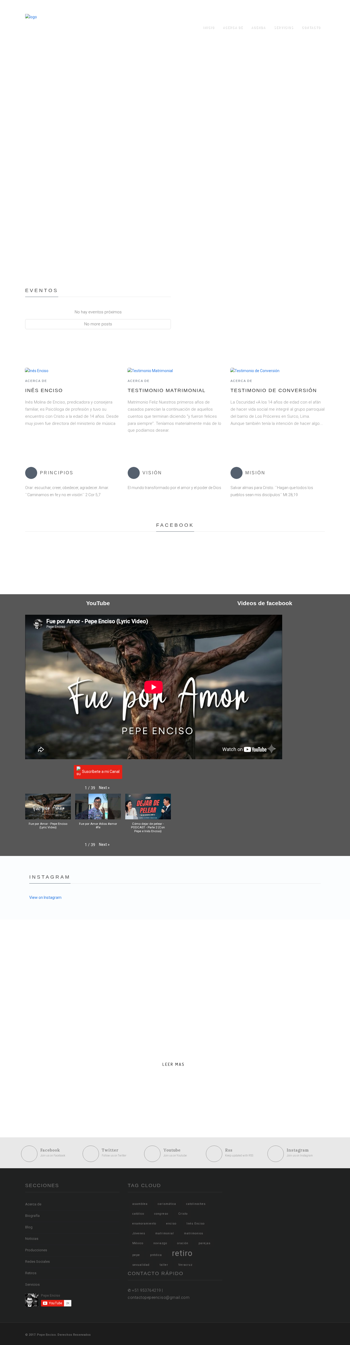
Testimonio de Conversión (274, 390)
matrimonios (193, 1233)
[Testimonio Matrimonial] (150, 370)
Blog (29, 1227)
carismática (167, 1204)
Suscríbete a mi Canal (100, 771)
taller (164, 1265)
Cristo (183, 1213)
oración (182, 1243)
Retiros (30, 1273)
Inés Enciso (44, 390)
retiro (182, 1253)
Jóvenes (138, 1233)
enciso (171, 1223)
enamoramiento (144, 1223)
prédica (156, 1255)
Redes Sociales (37, 1261)
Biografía (32, 1216)
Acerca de (233, 27)
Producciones (36, 1250)
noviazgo (160, 1243)
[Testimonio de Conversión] (254, 370)
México (137, 1243)
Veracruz (185, 1265)
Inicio (209, 27)
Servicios (284, 27)
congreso (161, 1213)
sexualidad (141, 1265)
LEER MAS (173, 1064)
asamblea (140, 1204)
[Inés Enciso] (36, 370)
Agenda (258, 27)
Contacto (311, 27)
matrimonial (164, 1233)
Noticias (31, 1239)
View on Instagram (45, 897)
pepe (136, 1255)
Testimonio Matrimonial (167, 390)
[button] (104, 788)
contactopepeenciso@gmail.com (255, 6)
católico (138, 1213)
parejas (205, 1243)
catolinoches (196, 1204)
